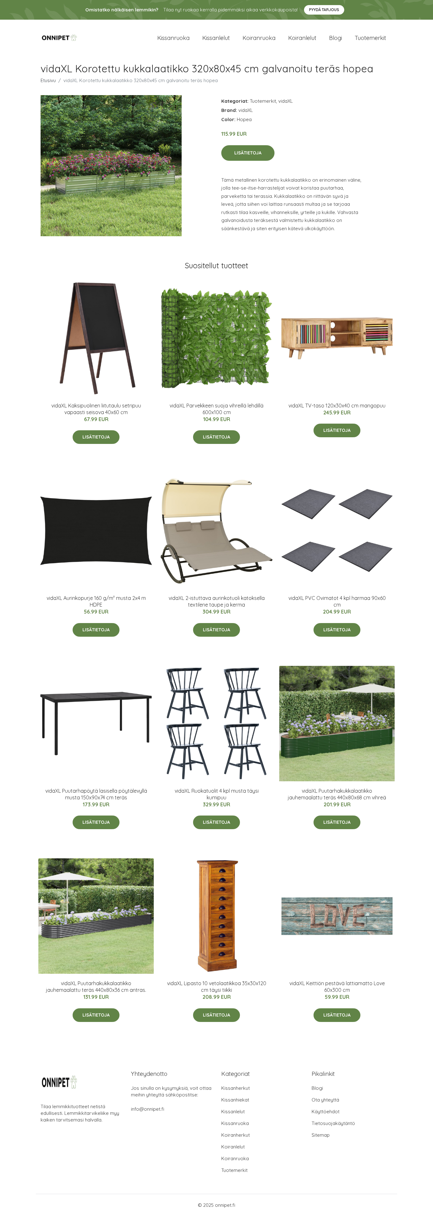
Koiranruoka (258, 38)
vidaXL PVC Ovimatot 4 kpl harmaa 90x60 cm (337, 601)
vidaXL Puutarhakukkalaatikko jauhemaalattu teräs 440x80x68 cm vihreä (337, 794)
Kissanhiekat (235, 1100)
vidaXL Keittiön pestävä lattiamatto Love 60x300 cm (337, 986)
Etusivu (48, 80)
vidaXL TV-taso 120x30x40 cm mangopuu (336, 405)
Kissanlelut (216, 38)
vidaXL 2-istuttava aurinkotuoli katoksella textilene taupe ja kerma (217, 601)
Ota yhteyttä (325, 1100)
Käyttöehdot (325, 1112)
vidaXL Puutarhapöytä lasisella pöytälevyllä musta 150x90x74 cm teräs (96, 794)
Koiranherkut (235, 1135)
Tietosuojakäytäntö (333, 1123)
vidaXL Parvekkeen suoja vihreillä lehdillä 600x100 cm (216, 408)
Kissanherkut (235, 1088)
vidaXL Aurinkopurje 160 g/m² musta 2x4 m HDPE (96, 601)
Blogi (335, 38)
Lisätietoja (248, 153)
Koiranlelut (302, 38)
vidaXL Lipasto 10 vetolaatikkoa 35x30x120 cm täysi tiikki (216, 986)
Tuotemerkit (370, 38)
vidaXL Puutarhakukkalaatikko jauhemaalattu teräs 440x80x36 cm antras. (96, 986)
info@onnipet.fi (147, 1109)
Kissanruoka (173, 38)
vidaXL (285, 101)
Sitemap (321, 1135)
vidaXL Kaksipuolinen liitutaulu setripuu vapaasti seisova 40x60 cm (96, 408)
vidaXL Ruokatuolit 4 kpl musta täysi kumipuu (217, 794)
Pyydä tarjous (324, 9)
